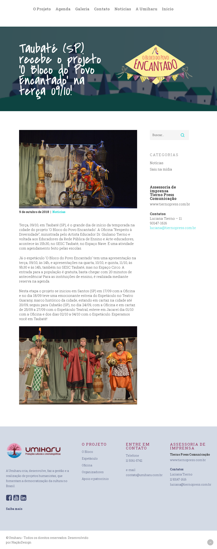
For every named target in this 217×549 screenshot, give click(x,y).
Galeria (82, 8)
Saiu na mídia (161, 169)
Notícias (122, 8)
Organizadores (93, 472)
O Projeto (42, 8)
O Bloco (87, 452)
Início (168, 8)
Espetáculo (90, 458)
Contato (102, 8)
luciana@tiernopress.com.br (173, 227)
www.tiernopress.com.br (188, 460)
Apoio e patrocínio (95, 479)
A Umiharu (146, 8)
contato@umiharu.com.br (144, 475)
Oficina (87, 465)
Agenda (63, 8)
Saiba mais (14, 509)
